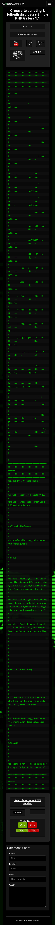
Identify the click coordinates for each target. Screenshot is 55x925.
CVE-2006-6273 (17, 53)
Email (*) (12, 864)
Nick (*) (12, 854)
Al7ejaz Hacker (30, 34)
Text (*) (12, 885)
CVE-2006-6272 (17, 57)
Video (11, 875)
